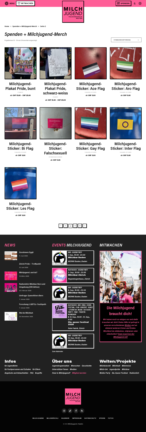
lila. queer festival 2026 (78, 323)
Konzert (83, 307)
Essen (89, 305)
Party (70, 312)
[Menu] (10, 3)
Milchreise (126, 365)
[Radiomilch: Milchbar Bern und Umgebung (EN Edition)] (11, 287)
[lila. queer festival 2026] (59, 311)
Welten (128, 325)
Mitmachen (27, 3)
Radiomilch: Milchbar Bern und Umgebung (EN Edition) (32, 285)
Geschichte (87, 365)
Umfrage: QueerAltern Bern (31, 295)
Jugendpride (114, 369)
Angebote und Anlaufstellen (16, 373)
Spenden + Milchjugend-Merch (24, 26)
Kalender (65, 418)
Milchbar (125, 369)
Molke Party (105, 373)
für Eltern (36, 369)
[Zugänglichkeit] (139, 3)
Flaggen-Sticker (90, 92)
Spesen (102, 418)
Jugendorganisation (60, 365)
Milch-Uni (104, 369)
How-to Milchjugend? (61, 373)
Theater (82, 312)
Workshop (72, 314)
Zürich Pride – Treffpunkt (30, 263)
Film (77, 307)
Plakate (20, 92)
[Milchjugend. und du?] (11, 276)
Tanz (76, 312)
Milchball (116, 365)
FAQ (31, 373)
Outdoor (87, 309)
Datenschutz (90, 418)
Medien (73, 369)
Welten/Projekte (118, 361)
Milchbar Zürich (77, 275)
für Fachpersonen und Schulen (18, 369)
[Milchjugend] (73, 12)
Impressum (77, 418)
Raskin (80, 424)
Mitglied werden (79, 373)
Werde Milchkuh (26, 312)
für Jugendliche (11, 365)
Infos (10, 361)
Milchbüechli (105, 365)
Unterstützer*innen (60, 369)
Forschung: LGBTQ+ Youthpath (32, 304)
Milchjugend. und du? (28, 272)
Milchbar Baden (77, 257)
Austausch (72, 269)
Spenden (125, 3)
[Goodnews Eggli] (11, 255)
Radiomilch (134, 373)
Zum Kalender (57, 351)
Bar (69, 252)
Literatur (73, 309)
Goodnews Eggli (26, 252)
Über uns (62, 361)
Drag (84, 305)
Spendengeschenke (55, 157)
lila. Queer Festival (120, 373)
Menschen (75, 365)
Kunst (90, 307)
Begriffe (38, 373)
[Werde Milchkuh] (11, 316)
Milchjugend (38, 418)
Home (7, 26)
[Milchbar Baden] (59, 258)
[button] (134, 3)
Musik (80, 309)
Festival (71, 307)
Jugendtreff (77, 252)
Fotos (111, 418)
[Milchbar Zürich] (59, 275)
